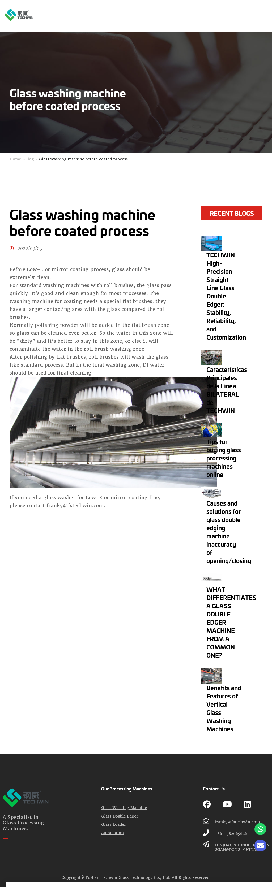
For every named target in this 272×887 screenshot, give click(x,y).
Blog (29, 159)
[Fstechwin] (19, 15)
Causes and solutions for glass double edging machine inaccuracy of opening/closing (228, 531)
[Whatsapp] (260, 829)
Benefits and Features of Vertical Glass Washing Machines (223, 708)
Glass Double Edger (119, 816)
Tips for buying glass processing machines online (223, 458)
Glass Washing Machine (124, 808)
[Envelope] (260, 845)
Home (15, 159)
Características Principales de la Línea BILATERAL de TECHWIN (226, 390)
